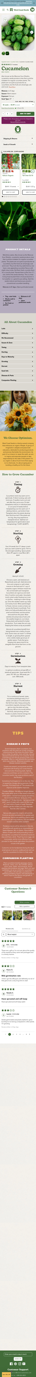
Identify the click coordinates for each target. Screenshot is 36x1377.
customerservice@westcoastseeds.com (18, 1373)
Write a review (24, 902)
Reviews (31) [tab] (10, 928)
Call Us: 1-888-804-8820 (18, 1375)
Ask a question (24, 906)
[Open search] (4, 934)
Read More (12, 87)
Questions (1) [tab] (26, 928)
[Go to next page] (30, 1034)
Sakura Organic (8, 176)
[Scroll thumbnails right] (32, 915)
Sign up (18, 1359)
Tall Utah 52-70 (27, 176)
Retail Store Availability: (8, 108)
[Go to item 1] (7, 915)
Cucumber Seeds (14, 61)
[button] (32, 9)
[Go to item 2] (17, 915)
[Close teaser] (11, 1372)
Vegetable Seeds (6, 61)
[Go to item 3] (28, 915)
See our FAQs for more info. (18, 122)
